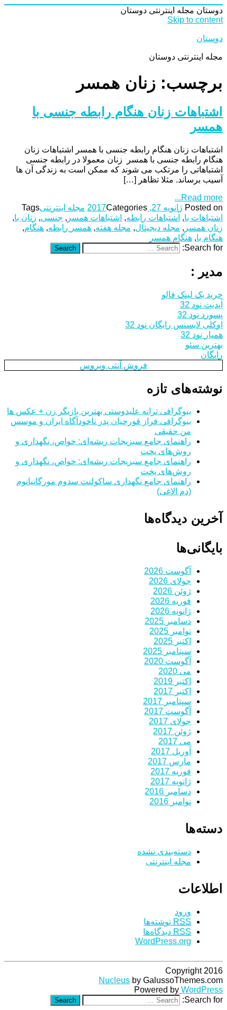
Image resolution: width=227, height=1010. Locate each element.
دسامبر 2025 (168, 621)
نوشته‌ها (167, 921)
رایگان (212, 354)
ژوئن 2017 (172, 731)
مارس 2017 (169, 761)
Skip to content (195, 19)
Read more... (199, 197)
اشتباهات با (203, 217)
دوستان (209, 38)
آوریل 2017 (171, 751)
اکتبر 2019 (172, 681)
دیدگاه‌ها (167, 931)
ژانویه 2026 (170, 611)
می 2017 (174, 741)
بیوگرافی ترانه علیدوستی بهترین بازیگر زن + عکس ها (99, 411)
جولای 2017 (170, 721)
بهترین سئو (204, 344)
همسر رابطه (69, 227)
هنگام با (209, 237)
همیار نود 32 (202, 334)
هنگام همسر (170, 237)
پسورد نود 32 (200, 314)
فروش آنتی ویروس (113, 365)
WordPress (201, 989)
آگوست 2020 (167, 661)
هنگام (34, 227)
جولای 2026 (170, 580)
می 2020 (174, 671)
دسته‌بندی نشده (164, 851)
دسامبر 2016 (168, 791)
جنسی (52, 217)
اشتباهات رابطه (153, 217)
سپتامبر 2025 (167, 651)
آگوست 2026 (167, 570)
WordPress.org (163, 941)
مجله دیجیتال (157, 227)
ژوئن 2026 (172, 590)
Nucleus (114, 980)
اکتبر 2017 (172, 691)
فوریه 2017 (170, 771)
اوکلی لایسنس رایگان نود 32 (174, 324)
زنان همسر (203, 227)
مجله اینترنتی (62, 207)
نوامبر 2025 (170, 631)
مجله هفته (113, 227)
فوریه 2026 (170, 601)
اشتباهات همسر (94, 217)
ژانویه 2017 (170, 781)
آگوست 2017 (167, 711)
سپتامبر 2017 (167, 701)
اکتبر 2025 (172, 641)
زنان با (25, 217)
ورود (183, 911)
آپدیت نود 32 (201, 304)
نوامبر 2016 (170, 801)
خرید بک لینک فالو (192, 294)
